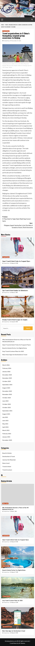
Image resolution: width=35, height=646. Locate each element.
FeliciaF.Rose (7, 40)
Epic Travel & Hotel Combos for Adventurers (15, 290)
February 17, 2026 (14, 572)
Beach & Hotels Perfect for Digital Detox (14, 348)
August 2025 (6, 388)
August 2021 (6, 414)
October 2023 (6, 397)
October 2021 (6, 407)
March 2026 (6, 365)
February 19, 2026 (14, 263)
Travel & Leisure (7, 470)
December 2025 (7, 375)
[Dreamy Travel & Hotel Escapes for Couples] (17, 307)
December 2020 (7, 440)
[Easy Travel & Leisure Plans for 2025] (17, 587)
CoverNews (13, 643)
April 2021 (5, 427)
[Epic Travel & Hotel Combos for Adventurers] (17, 277)
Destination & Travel (8, 456)
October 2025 (6, 381)
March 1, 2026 (14, 511)
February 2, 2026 (14, 292)
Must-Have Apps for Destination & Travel (14, 354)
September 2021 (7, 410)
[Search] (32, 19)
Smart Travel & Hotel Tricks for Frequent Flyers (16, 261)
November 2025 (7, 378)
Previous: (16, 219)
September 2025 (7, 384)
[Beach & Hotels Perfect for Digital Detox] (17, 557)
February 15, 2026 (14, 633)
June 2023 (5, 401)
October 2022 (6, 404)
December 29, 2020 (16, 40)
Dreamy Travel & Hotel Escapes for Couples (14, 320)
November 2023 (7, 394)
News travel (6, 463)
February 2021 (6, 433)
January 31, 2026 (14, 321)
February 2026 (6, 368)
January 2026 (6, 371)
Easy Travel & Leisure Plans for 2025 (13, 351)
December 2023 (7, 391)
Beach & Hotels (7, 453)
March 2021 (6, 430)
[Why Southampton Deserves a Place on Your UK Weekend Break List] (17, 494)
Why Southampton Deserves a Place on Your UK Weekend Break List (16, 340)
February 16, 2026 (14, 602)
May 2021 (5, 424)
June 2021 (5, 420)
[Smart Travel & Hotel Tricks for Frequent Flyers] (17, 248)
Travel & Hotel (6, 31)
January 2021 (6, 437)
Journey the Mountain (9, 460)
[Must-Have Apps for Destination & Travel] (17, 618)
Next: (18, 225)
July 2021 (5, 417)
